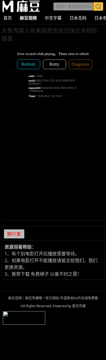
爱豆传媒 (21, 6)
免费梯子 (40, 274)
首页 (7, 18)
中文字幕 (53, 18)
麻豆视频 (28, 18)
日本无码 (78, 18)
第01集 (14, 234)
